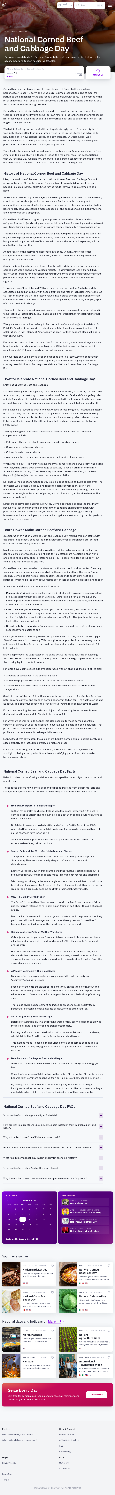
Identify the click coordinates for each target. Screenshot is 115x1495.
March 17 (23, 32)
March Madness (32, 1334)
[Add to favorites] (52, 1265)
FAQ (61, 1445)
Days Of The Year (51, 1488)
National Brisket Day (35, 1269)
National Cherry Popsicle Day (84, 1231)
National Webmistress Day (83, 1222)
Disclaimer (7, 1474)
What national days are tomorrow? (19, 1440)
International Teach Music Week (90, 1363)
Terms (5, 1479)
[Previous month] (7, 1200)
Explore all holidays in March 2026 (22, 1239)
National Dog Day (78, 1203)
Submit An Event (67, 1434)
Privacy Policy (9, 1463)
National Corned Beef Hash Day (89, 1271)
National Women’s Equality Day (85, 1212)
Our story (64, 1463)
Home (6, 32)
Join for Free (96, 1394)
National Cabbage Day (92, 1296)
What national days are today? (17, 1434)
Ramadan (28, 1361)
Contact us (64, 1468)
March (14, 32)
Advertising (65, 1451)
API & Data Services (69, 1440)
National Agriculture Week (89, 1336)
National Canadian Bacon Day (34, 1298)
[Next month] (52, 1200)
